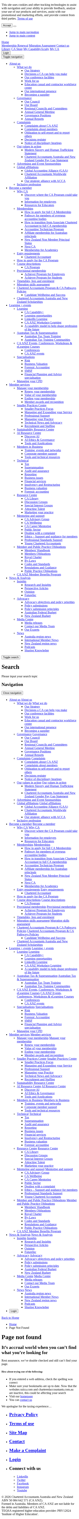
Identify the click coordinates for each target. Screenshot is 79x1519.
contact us (26, 1399)
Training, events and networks (43, 450)
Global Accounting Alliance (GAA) (46, 170)
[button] (13, 57)
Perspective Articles (36, 588)
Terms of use (25, 18)
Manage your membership (33, 388)
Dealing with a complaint (40, 533)
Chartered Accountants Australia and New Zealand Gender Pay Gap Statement (50, 158)
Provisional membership (31, 270)
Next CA (30, 246)
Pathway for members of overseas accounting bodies (45, 217)
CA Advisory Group (37, 519)
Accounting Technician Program (44, 229)
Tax (27, 464)
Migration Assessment (42, 45)
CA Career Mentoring (38, 526)
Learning (22, 308)
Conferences (32, 350)
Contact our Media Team (40, 626)
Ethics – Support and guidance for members (51, 536)
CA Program (32, 267)
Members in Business (30, 446)
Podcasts (30, 647)
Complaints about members (41, 129)
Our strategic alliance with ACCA (45, 181)
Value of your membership (41, 395)
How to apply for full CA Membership (48, 212)
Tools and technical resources (42, 457)
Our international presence (40, 91)
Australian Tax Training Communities (47, 339)
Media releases (33, 622)
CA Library (32, 498)
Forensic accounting (37, 491)
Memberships (25, 208)
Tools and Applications (38, 443)
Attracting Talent (35, 508)
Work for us (32, 80)
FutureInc (30, 595)
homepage (26, 1396)
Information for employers (40, 201)
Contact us (62, 45)
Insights (21, 581)
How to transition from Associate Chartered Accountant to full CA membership (51, 224)
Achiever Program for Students (43, 277)
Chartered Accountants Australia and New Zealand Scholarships (42, 300)
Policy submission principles (42, 609)
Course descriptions (29, 263)
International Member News (41, 640)
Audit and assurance (37, 471)
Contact (17, 1441)
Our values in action (29, 146)
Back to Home (10, 1317)
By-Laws (30, 560)
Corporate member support (41, 453)
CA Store (17, 49)
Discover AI (32, 436)
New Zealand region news (41, 643)
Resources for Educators (39, 205)
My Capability (32, 49)
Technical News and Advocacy (43, 422)
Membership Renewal (15, 45)
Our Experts (32, 629)
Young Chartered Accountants (43, 543)
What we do (24, 67)
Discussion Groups (36, 502)
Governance (24, 98)
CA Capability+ (34, 312)
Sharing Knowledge (37, 650)
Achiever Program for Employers (45, 274)
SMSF (28, 370)
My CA (54, 49)
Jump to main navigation (24, 32)
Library (6, 49)
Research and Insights (38, 584)
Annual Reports (34, 118)
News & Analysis (19, 578)
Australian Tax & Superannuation (37, 332)
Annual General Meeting (40, 112)
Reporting (31, 474)
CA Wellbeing (33, 522)
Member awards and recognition (44, 401)
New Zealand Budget (38, 615)
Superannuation (34, 467)
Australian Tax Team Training (43, 336)
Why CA (22, 191)
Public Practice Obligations (41, 571)
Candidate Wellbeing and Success (45, 294)
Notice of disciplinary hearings (43, 143)
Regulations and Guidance (41, 567)
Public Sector (33, 529)
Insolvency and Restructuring (42, 484)
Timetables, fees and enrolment (35, 281)
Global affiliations (28, 167)
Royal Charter (33, 557)
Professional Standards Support (43, 540)
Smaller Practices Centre (31, 405)
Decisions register (35, 139)
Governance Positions (38, 115)
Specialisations (26, 357)
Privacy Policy (23, 1414)
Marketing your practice (39, 512)
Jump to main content (22, 35)
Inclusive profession (29, 184)
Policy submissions (36, 605)
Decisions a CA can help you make (46, 74)
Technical (23, 460)
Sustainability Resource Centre (35, 429)
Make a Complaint (27, 1450)
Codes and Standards (37, 564)
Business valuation (36, 488)
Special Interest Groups (39, 505)
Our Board (31, 105)
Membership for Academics (41, 250)
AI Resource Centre (29, 433)
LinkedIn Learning (36, 319)
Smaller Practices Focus (39, 408)
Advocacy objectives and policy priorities (50, 602)
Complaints (24, 122)
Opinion (30, 591)
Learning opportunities (38, 315)
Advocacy (23, 598)
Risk (27, 360)
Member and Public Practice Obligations (41, 546)
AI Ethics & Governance (40, 439)
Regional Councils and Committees (46, 108)
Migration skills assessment (33, 284)
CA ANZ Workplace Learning (43, 322)
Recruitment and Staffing (40, 426)
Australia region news (38, 636)
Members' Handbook (37, 550)
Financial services (35, 481)
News (20, 633)
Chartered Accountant (38, 257)
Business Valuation (36, 364)
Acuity (45, 49)
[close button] (14, 26)
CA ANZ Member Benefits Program (39, 574)
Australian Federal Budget (40, 612)
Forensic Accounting (37, 367)
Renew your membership (40, 391)
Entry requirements (28, 253)
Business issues (34, 477)
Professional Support (37, 415)
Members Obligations (38, 553)
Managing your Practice (39, 419)
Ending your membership (40, 398)
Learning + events (20, 305)
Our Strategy (32, 70)
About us (14, 63)
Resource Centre (27, 495)
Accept (7, 25)
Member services (19, 384)
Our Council (32, 101)
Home (5, 42)
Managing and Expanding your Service (48, 412)
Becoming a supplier (37, 94)
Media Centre (25, 619)
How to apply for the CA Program (37, 260)
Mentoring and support (30, 515)
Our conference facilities (39, 77)
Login (6, 52)
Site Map (18, 1432)
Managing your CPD (29, 381)
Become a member (20, 187)
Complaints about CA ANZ (41, 125)
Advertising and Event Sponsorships (39, 163)
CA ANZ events (34, 353)
